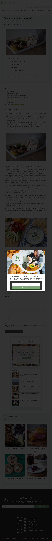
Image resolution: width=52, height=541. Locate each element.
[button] (43, 252)
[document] (26, 270)
